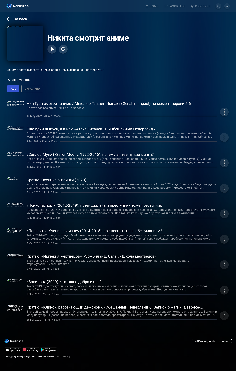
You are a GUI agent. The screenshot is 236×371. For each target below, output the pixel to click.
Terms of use (36, 357)
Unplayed (32, 88)
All (13, 88)
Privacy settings (23, 357)
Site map (66, 357)
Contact (59, 357)
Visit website (20, 80)
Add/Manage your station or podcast (212, 341)
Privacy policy (10, 357)
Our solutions (49, 357)
